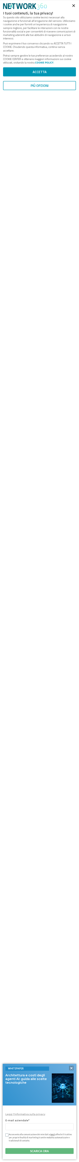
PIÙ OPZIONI (40, 85)
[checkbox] (6, 1135)
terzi (52, 1134)
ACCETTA (40, 71)
